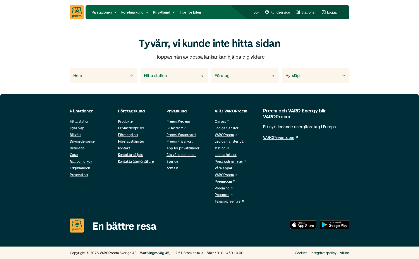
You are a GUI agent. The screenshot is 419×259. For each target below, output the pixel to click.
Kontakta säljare (130, 154)
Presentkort (79, 175)
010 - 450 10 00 (230, 253)
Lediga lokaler (226, 154)
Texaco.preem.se (227, 201)
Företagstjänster (131, 141)
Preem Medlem (178, 121)
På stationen (82, 110)
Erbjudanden (80, 168)
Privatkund (177, 110)
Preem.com (223, 181)
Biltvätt (75, 135)
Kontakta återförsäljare (136, 161)
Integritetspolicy (324, 253)
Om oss (220, 121)
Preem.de (222, 194)
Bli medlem (175, 128)
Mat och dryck (81, 161)
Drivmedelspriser (83, 141)
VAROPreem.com (278, 137)
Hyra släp (77, 128)
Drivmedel (77, 148)
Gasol (74, 154)
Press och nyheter (229, 161)
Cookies (301, 253)
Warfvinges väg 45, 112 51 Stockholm (170, 253)
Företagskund (131, 110)
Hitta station (79, 121)
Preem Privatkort (180, 141)
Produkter (126, 121)
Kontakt (124, 148)
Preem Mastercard (181, 135)
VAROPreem (224, 175)
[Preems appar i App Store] (303, 225)
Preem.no (222, 188)
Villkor (344, 253)
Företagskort (128, 135)
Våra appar (223, 168)
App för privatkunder (183, 148)
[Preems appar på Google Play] (334, 225)
